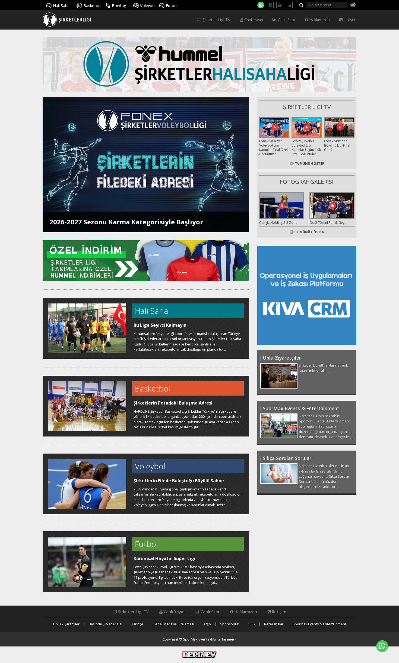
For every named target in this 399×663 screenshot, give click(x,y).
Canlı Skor (286, 19)
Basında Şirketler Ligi (105, 624)
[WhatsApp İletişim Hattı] (260, 5)
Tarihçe (137, 624)
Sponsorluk (229, 624)
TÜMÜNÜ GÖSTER (309, 163)
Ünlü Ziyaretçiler (66, 624)
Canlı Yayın (253, 19)
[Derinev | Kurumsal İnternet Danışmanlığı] (199, 654)
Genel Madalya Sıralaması (173, 624)
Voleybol (148, 5)
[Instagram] (270, 5)
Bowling (119, 5)
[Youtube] (279, 5)
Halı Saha (61, 5)
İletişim (349, 19)
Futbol (172, 5)
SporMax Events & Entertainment (319, 624)
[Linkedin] (289, 5)
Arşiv (207, 624)
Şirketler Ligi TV (215, 19)
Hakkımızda (319, 19)
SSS (251, 624)
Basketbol (92, 5)
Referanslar (273, 624)
